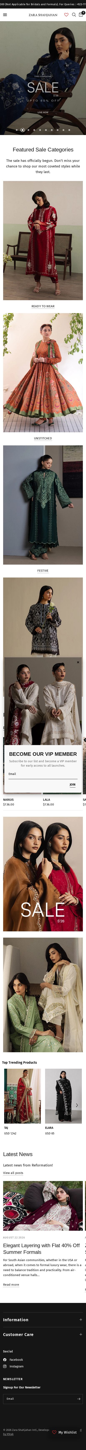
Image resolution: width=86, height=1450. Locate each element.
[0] (80, 15)
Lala (46, 800)
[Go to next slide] (76, 1105)
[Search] (74, 15)
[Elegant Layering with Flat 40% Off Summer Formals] (43, 1206)
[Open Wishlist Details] (66, 15)
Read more (11, 1284)
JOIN (72, 785)
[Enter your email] (79, 1399)
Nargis (8, 800)
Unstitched (43, 438)
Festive (42, 571)
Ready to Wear (43, 306)
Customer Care (18, 1334)
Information (16, 1319)
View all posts (13, 1173)
